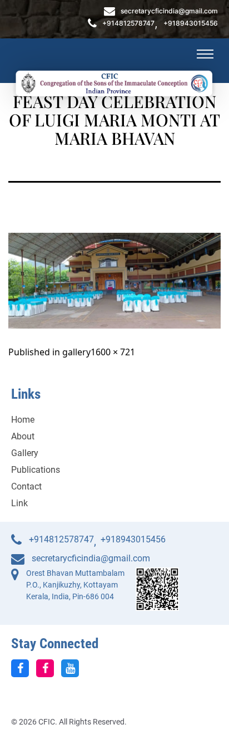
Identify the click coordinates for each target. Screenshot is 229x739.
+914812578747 (128, 23)
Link (19, 503)
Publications (35, 469)
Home (22, 419)
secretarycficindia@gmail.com (169, 11)
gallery (76, 352)
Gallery (24, 453)
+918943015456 (190, 23)
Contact (26, 486)
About (22, 436)
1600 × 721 (113, 352)
